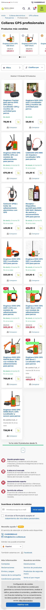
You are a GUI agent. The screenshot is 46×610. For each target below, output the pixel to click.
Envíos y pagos (7, 571)
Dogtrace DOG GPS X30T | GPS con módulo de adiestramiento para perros (11, 310)
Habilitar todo (23, 605)
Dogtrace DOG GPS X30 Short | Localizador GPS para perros (34, 360)
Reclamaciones (7, 568)
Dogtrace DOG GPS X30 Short (10, 45)
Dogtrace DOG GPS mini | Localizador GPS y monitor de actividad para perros (34, 104)
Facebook (28, 553)
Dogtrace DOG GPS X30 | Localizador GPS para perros (34, 261)
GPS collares (33, 15)
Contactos (5, 564)
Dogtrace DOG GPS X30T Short (29, 45)
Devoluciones (29, 564)
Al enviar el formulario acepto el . (22, 517)
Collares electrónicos (17, 15)
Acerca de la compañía (11, 575)
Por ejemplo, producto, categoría (21, 24)
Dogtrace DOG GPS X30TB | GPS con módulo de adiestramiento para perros (11, 157)
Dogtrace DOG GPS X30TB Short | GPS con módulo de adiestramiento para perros (11, 361)
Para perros (9, 18)
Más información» (26, 601)
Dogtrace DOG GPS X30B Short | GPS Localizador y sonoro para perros (11, 413)
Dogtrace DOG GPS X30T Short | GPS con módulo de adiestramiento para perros (34, 310)
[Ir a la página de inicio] (7, 8)
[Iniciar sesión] (29, 8)
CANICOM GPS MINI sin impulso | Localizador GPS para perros (34, 156)
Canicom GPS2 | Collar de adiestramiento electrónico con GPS (10, 208)
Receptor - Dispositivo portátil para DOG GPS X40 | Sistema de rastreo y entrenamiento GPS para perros (34, 210)
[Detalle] (18, 122)
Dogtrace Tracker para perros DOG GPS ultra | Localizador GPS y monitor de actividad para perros (11, 106)
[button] (23, 8)
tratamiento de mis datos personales (22, 518)
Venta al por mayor (32, 578)
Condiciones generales (11, 579)
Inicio (3, 15)
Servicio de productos (33, 568)
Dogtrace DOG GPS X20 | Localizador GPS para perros (11, 261)
